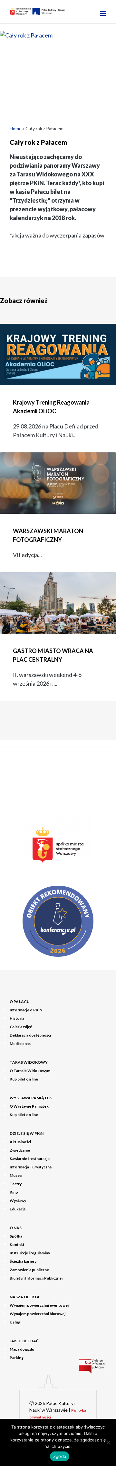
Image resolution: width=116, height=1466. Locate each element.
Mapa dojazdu (22, 1349)
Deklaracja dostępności (30, 1035)
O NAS (16, 1227)
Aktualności (20, 1141)
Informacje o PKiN (26, 1009)
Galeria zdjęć (21, 1026)
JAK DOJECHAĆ (24, 1340)
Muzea (16, 1175)
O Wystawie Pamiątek (29, 1106)
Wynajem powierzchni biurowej (37, 1313)
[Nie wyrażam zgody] (108, 1442)
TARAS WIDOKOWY (29, 1062)
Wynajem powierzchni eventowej (39, 1305)
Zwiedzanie (20, 1150)
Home (16, 128)
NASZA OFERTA (25, 1296)
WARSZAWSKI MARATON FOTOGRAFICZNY (48, 535)
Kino (14, 1192)
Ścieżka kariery (23, 1261)
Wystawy (18, 1200)
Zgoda (59, 1456)
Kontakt (17, 1244)
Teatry (16, 1183)
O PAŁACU (20, 1001)
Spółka (16, 1236)
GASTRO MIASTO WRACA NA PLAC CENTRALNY (53, 655)
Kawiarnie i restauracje (30, 1158)
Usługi (15, 1322)
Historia (17, 1018)
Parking (17, 1357)
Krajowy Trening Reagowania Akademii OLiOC (51, 407)
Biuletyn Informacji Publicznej (36, 1278)
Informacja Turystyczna (31, 1167)
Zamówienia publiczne (29, 1269)
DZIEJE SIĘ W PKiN (27, 1133)
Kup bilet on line (24, 1079)
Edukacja (17, 1209)
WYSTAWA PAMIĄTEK (31, 1097)
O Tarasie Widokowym (30, 1070)
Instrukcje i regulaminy (30, 1252)
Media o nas (20, 1043)
